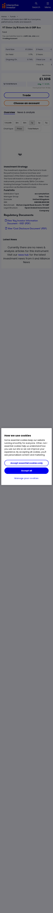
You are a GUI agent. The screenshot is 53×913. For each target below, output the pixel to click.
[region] (26, 456)
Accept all (26, 470)
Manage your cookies (26, 478)
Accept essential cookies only (26, 463)
